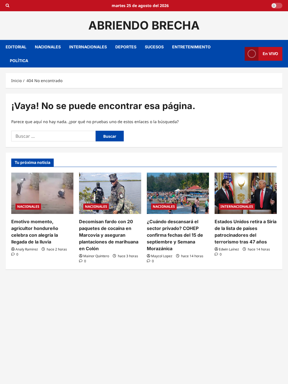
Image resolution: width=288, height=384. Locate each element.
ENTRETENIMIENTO (191, 46)
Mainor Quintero (96, 256)
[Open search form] (7, 5)
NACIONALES (48, 46)
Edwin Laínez (229, 249)
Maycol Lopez (161, 256)
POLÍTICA (19, 60)
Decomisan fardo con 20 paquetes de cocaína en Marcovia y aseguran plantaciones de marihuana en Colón (108, 235)
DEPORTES (125, 46)
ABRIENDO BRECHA (144, 25)
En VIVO (270, 53)
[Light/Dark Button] (276, 5)
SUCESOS (154, 46)
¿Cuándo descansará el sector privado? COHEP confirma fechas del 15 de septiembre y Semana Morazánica (175, 235)
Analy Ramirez (26, 249)
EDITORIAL (16, 46)
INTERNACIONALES (88, 46)
